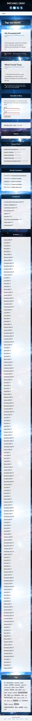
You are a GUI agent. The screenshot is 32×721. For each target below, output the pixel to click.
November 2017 (8, 545)
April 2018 (6, 531)
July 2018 (6, 522)
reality (22, 697)
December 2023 (8, 333)
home (23, 689)
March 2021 (7, 429)
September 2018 (8, 516)
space (6, 87)
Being (21, 682)
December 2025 (8, 263)
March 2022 (7, 394)
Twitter (14, 7)
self (6, 54)
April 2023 (6, 356)
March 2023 (7, 359)
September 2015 (8, 621)
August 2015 (7, 624)
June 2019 (6, 490)
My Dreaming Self (13, 33)
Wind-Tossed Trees (13, 65)
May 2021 (6, 423)
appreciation (9, 682)
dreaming (17, 53)
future (12, 689)
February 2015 (7, 641)
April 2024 (6, 321)
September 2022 (8, 376)
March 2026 (7, 254)
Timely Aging (7, 222)
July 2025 (6, 277)
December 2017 (8, 542)
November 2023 (8, 336)
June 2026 (6, 245)
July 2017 (6, 557)
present (19, 697)
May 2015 (6, 633)
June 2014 (6, 662)
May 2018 (6, 528)
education (10, 86)
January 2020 (7, 470)
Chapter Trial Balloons (9, 204)
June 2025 (6, 280)
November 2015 (8, 615)
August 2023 (7, 344)
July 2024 (6, 312)
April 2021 (6, 426)
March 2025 (7, 289)
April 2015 (6, 636)
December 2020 (8, 437)
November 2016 (8, 580)
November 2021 (8, 405)
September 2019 (8, 481)
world (5, 709)
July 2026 (6, 242)
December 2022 (8, 368)
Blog (15, 125)
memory (17, 695)
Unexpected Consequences (11, 149)
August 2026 (7, 239)
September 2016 (8, 586)
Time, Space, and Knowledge (11, 219)
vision (16, 707)
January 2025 (7, 295)
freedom (6, 689)
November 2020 (8, 440)
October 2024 (7, 304)
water (21, 707)
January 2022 (7, 400)
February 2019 (7, 502)
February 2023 (7, 362)
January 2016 (7, 609)
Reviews (21, 719)
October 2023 (7, 338)
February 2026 (7, 257)
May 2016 (6, 598)
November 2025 (8, 266)
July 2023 (6, 347)
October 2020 (7, 443)
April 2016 (6, 601)
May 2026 (6, 248)
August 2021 (7, 414)
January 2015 (7, 644)
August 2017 (7, 554)
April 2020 (6, 461)
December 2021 (8, 403)
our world (23, 53)
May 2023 (6, 353)
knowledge (17, 86)
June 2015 (6, 630)
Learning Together (9, 152)
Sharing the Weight (9, 155)
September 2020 (8, 446)
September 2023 (8, 341)
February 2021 (7, 432)
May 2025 (6, 283)
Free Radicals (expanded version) (12, 161)
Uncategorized (7, 225)
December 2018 (8, 507)
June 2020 (6, 455)
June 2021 (6, 420)
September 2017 (8, 551)
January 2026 (7, 260)
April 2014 (6, 665)
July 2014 (6, 659)
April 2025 (6, 286)
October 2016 (7, 583)
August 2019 (7, 484)
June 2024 (6, 315)
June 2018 (6, 525)
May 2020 (6, 458)
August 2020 (7, 449)
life (5, 695)
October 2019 (7, 478)
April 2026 (6, 251)
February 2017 (7, 571)
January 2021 (7, 435)
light (8, 695)
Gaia (16, 689)
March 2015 (7, 638)
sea (26, 697)
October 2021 (7, 408)
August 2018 (7, 519)
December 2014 (8, 647)
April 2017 (6, 566)
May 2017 (6, 563)
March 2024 (7, 324)
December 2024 (8, 298)
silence (8, 700)
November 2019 (8, 475)
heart (19, 689)
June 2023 (6, 350)
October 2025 (7, 269)
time (9, 87)
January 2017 (7, 574)
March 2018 (7, 534)
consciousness (7, 687)
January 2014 (7, 668)
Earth (21, 687)
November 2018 (8, 510)
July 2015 (6, 627)
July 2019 (6, 487)
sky (11, 700)
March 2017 (7, 569)
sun (20, 700)
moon (26, 695)
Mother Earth (8, 697)
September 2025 (8, 271)
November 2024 (8, 301)
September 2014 (8, 656)
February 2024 (7, 327)
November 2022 (8, 371)
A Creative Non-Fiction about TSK (16, 85)
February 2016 (7, 606)
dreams (17, 687)
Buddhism (6, 684)
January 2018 (7, 539)
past (15, 697)
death (13, 687)
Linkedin (17, 7)
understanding (15, 87)
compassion (23, 684)
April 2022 (6, 391)
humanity (10, 692)
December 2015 (8, 612)
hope (5, 692)
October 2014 (7, 653)
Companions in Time (9, 207)
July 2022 (6, 382)
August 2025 (7, 274)
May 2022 (6, 388)
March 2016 (7, 604)
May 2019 (6, 493)
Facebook (10, 7)
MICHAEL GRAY (16, 3)
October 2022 (7, 373)
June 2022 (6, 385)
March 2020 (7, 464)
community (17, 684)
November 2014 (8, 650)
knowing (15, 692)
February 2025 (7, 292)
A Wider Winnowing (9, 158)
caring (11, 685)
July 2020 (6, 452)
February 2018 (7, 537)
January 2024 (7, 330)
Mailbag (6, 213)
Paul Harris (6, 181)
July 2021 (6, 417)
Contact (26, 719)
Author (9, 719)
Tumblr (21, 7)
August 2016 (7, 589)
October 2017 (7, 548)
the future (11, 704)
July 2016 (6, 592)
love (12, 695)
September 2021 (8, 411)
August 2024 (7, 309)
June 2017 (6, 560)
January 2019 (7, 504)
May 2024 (6, 318)
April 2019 (6, 496)
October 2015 (7, 618)
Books (13, 719)
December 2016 (8, 577)
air (4, 682)
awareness (16, 682)
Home (5, 719)
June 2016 (6, 595)
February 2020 (7, 467)
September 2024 (8, 306)
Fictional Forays (8, 210)
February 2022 (7, 397)
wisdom (25, 707)
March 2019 (7, 499)
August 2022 (7, 379)
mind (22, 695)
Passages (9, 53)
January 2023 (7, 365)
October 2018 (7, 513)
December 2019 (8, 472)
